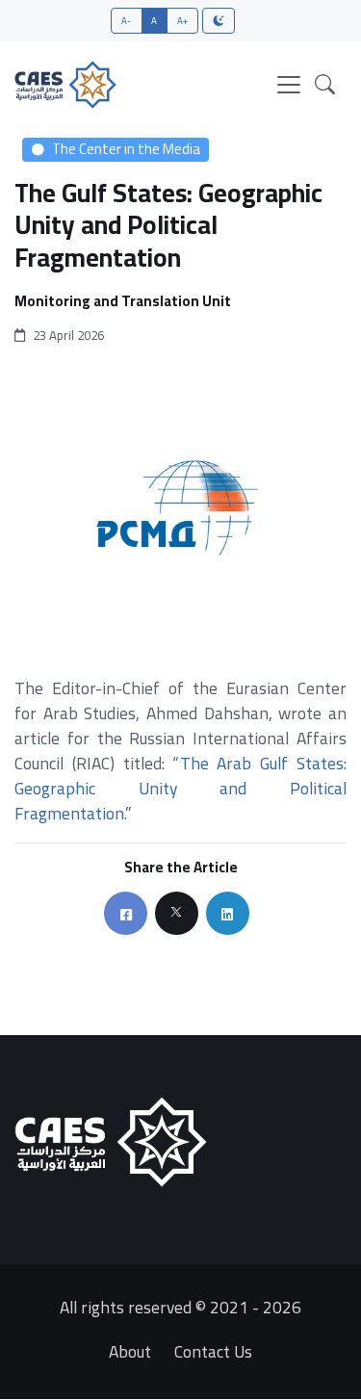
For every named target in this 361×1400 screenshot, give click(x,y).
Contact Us (213, 1351)
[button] (325, 84)
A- (126, 20)
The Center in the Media (126, 150)
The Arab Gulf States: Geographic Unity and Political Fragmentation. (180, 788)
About (130, 1351)
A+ (183, 20)
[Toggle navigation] (288, 84)
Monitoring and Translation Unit (122, 302)
